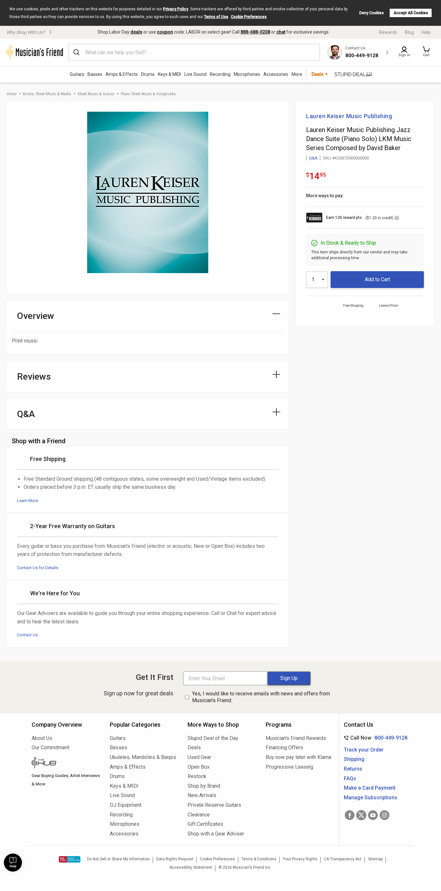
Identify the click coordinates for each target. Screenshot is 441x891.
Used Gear (199, 757)
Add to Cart (377, 279)
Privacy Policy (175, 9)
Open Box (199, 767)
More (297, 74)
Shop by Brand (204, 786)
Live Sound (195, 74)
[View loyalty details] (397, 219)
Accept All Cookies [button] (411, 13)
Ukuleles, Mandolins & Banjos (143, 757)
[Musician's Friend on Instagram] (384, 815)
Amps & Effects (122, 74)
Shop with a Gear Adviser (216, 834)
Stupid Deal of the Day (213, 738)
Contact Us (27, 634)
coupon (165, 32)
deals (136, 32)
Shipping (354, 759)
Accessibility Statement (190, 867)
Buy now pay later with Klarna (298, 757)
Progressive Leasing (289, 767)
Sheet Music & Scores (95, 93)
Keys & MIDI (169, 74)
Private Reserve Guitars (214, 805)
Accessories (275, 74)
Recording (220, 74)
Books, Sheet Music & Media (47, 93)
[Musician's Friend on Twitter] (361, 815)
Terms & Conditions (258, 859)
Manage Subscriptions (370, 797)
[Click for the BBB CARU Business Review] (69, 859)
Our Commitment (50, 747)
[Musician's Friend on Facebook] (349, 815)
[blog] (66, 763)
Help (426, 32)
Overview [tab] (35, 316)
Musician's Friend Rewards (296, 738)
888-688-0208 (255, 32)
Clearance (199, 815)
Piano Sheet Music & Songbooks (148, 93)
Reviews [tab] (34, 376)
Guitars (77, 74)
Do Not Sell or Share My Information (118, 859)
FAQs (350, 778)
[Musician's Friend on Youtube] (373, 815)
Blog (409, 32)
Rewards (388, 32)
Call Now (374, 738)
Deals (194, 747)
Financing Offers (284, 747)
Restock (197, 776)
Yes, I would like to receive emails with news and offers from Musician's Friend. (261, 697)
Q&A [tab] (26, 414)
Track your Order (364, 750)
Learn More (27, 500)
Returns (353, 769)
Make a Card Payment (369, 788)
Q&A (313, 158)
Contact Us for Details (37, 567)
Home (11, 93)
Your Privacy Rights (300, 859)
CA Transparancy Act (343, 859)
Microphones (247, 74)
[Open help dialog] (13, 863)
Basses (94, 74)
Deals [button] (317, 74)
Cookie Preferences (249, 17)
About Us (42, 738)
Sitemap (375, 859)
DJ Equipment (125, 805)
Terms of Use (216, 17)
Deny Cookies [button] (371, 13)
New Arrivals (202, 795)
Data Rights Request (174, 859)
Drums (148, 74)
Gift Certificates (205, 824)
